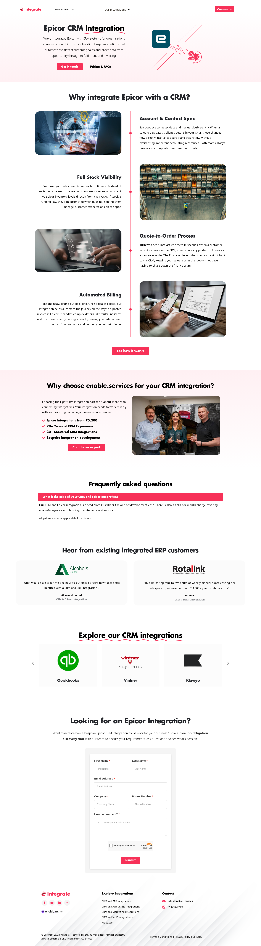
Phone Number (141, 796)
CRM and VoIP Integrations (117, 917)
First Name (101, 760)
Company (100, 796)
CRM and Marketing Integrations (120, 912)
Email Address (103, 778)
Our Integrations (115, 9)
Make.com (107, 922)
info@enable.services (180, 901)
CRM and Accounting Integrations (121, 906)
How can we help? (106, 814)
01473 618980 (175, 907)
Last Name (139, 760)
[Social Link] (44, 903)
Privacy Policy (182, 936)
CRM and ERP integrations (117, 901)
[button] (33, 663)
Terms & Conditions (161, 936)
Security (197, 936)
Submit (130, 860)
